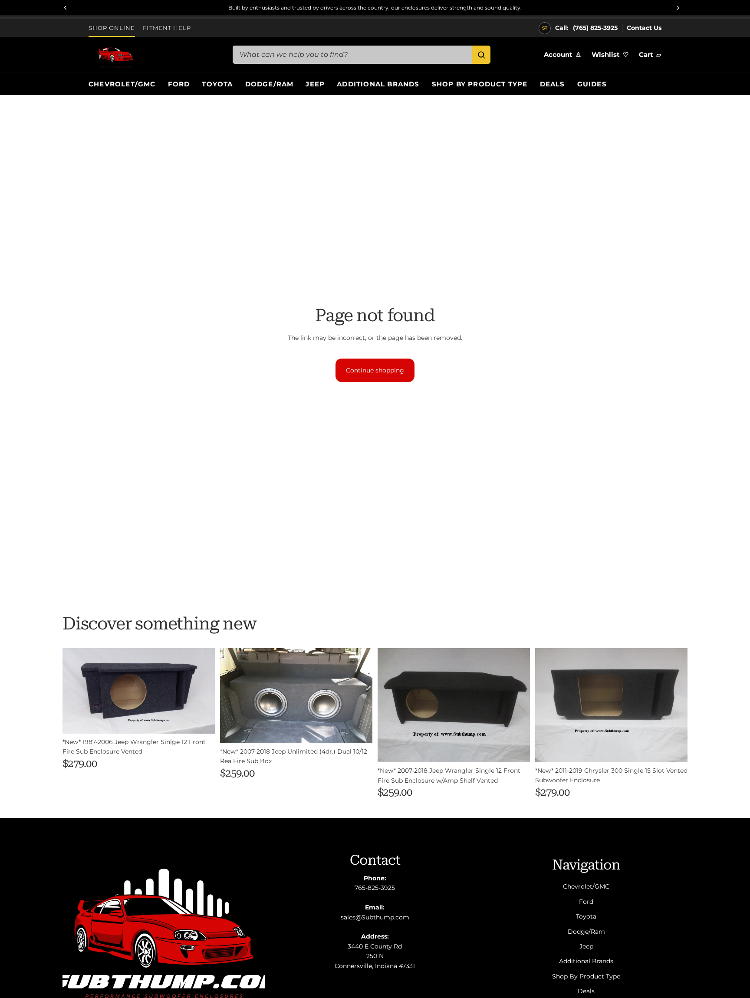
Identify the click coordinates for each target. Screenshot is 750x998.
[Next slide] (359, 695)
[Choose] (201, 720)
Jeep (315, 84)
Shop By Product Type (480, 84)
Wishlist (610, 54)
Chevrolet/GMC (122, 84)
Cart (650, 54)
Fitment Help (167, 27)
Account (562, 54)
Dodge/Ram (269, 84)
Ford (179, 84)
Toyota (217, 84)
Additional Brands (378, 84)
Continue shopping (375, 370)
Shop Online (112, 27)
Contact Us (644, 28)
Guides (592, 84)
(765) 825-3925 (595, 28)
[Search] (481, 55)
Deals (552, 84)
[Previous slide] (233, 695)
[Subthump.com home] (154, 55)
